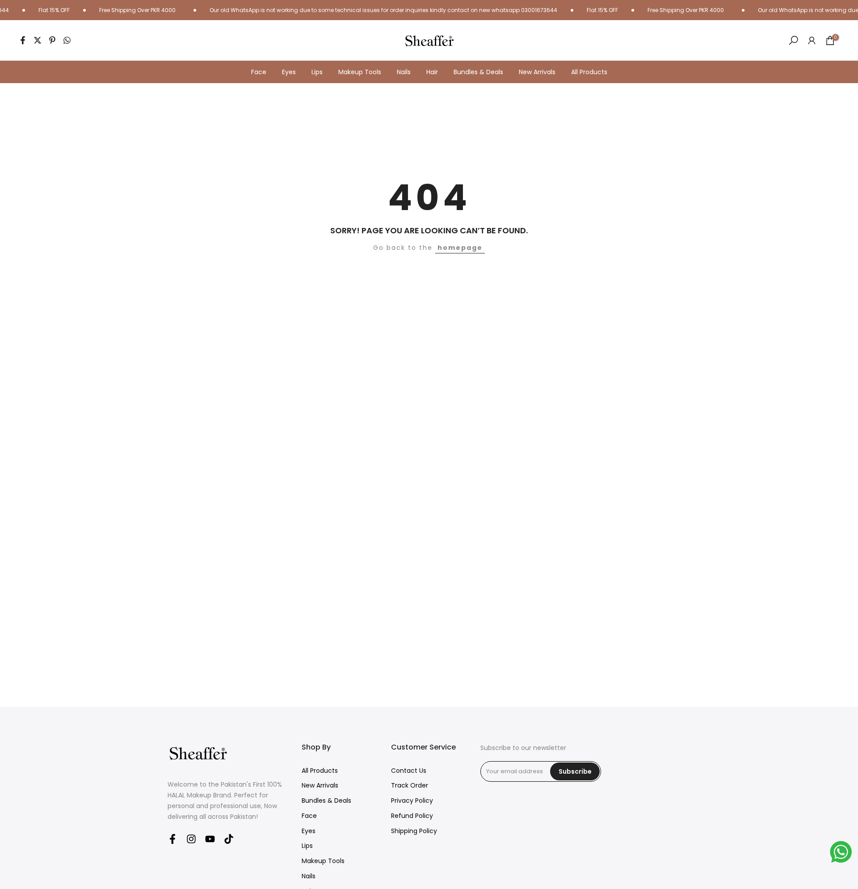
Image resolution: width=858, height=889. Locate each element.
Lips (317, 71)
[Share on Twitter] (38, 40)
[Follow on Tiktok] (229, 839)
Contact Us (408, 771)
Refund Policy (412, 816)
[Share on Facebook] (23, 40)
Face (258, 71)
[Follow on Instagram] (191, 839)
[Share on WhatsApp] (67, 40)
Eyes (289, 71)
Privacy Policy (412, 800)
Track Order (409, 785)
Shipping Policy (414, 831)
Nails (404, 71)
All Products (589, 71)
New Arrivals (537, 71)
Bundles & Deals (478, 71)
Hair (432, 71)
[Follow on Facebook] (172, 839)
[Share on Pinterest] (52, 40)
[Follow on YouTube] (210, 839)
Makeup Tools (359, 71)
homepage (460, 247)
